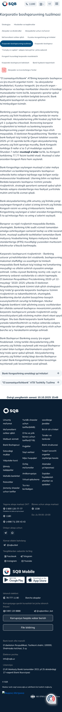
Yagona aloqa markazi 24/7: (16, 504)
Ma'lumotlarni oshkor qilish (13, 37)
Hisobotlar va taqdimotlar (24, 24)
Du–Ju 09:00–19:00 (41, 515)
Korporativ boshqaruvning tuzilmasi (16, 43)
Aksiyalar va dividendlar (12, 31)
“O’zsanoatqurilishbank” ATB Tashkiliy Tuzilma (28, 382)
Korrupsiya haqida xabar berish (28, 618)
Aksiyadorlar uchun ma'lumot (37, 31)
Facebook (11, 556)
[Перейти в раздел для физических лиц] (9, 4)
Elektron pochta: (11, 654)
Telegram (27, 556)
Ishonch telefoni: (11, 593)
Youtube (28, 561)
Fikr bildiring (28, 627)
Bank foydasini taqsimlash (44, 63)
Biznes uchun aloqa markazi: (45, 504)
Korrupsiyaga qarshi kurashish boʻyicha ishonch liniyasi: (25, 605)
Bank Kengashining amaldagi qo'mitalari (25, 373)
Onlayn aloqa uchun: (13, 528)
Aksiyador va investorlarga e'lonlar (22, 70)
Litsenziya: (8, 665)
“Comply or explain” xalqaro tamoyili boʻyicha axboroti (24, 50)
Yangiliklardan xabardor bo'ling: (18, 551)
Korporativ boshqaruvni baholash (15, 63)
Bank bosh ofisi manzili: (14, 641)
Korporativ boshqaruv (44, 43)
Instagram (12, 561)
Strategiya (6, 24)
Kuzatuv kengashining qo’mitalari (41, 37)
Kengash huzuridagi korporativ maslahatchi (20, 56)
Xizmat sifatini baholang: (14, 540)
